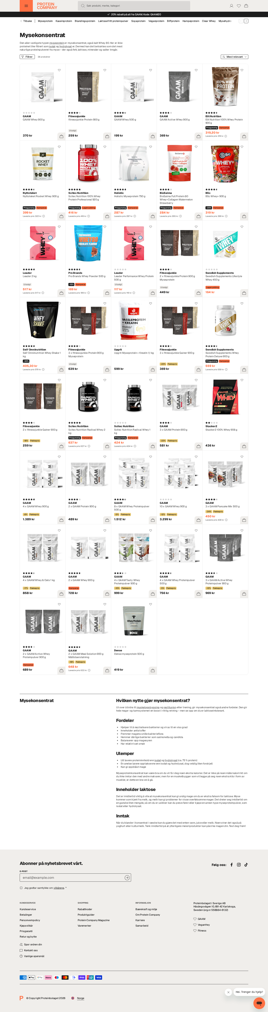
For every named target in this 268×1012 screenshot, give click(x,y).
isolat (52, 46)
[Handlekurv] (246, 6)
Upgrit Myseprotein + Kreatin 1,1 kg (134, 352)
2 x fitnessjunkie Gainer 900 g (40, 429)
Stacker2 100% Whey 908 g (221, 429)
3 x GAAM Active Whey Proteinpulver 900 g (218, 581)
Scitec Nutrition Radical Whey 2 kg (86, 431)
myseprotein (56, 43)
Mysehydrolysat (228, 21)
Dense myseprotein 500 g (129, 654)
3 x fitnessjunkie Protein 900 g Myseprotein (86, 354)
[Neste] (246, 21)
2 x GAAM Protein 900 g (82, 506)
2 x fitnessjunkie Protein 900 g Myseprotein (177, 278)
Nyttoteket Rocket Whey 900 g (41, 196)
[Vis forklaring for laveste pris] (225, 136)
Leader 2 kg (30, 276)
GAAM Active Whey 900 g (175, 119)
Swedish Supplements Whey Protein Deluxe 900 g (222, 354)
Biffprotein (173, 21)
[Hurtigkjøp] (61, 137)
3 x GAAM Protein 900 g (173, 429)
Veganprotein (156, 21)
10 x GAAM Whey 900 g (173, 506)
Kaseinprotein (64, 21)
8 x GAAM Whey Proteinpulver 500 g (131, 508)
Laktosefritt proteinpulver (113, 21)
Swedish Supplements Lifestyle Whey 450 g (223, 278)
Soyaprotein (138, 21)
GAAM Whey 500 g (125, 119)
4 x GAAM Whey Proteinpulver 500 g (177, 581)
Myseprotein (45, 21)
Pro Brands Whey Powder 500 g (86, 276)
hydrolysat (65, 46)
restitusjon (170, 707)
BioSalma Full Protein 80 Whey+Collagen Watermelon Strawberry (176, 199)
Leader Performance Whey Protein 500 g (134, 278)
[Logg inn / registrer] (231, 6)
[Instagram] (239, 865)
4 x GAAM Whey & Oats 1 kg (39, 580)
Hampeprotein (190, 21)
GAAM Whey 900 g (34, 119)
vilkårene (59, 888)
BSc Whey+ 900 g (215, 196)
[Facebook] (231, 865)
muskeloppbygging (148, 707)
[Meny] (26, 6)
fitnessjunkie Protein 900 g (84, 119)
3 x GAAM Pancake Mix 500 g (222, 506)
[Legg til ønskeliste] (59, 70)
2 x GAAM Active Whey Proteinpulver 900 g (36, 655)
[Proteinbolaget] (47, 6)
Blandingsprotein (85, 21)
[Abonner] (127, 877)
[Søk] (83, 6)
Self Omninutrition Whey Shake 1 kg (42, 354)
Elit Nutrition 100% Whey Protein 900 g (224, 121)
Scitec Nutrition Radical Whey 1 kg (132, 431)
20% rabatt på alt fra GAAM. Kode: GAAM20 (136, 14)
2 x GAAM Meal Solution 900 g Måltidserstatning (85, 655)
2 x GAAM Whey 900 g (81, 580)
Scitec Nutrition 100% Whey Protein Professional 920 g (84, 198)
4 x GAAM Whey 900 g (36, 506)
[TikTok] (246, 865)
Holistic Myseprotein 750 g (129, 196)
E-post (24, 871)
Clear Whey (208, 21)
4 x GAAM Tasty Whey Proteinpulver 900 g (127, 581)
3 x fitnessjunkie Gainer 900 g (177, 352)
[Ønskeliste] (239, 6)
